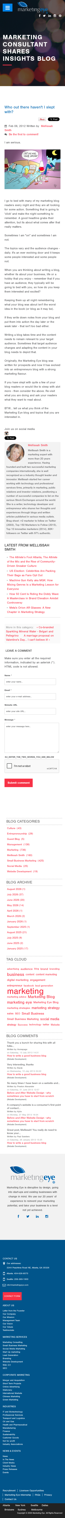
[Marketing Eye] (32, 7)
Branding (7, 1358)
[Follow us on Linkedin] (49, 15)
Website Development (17, 1059)
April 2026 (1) (14, 910)
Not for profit (9, 1441)
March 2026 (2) (16, 916)
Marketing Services (15, 1337)
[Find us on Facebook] (39, 15)
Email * (8, 690)
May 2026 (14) (15, 905)
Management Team (11, 1320)
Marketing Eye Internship (18, 1495)
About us (8, 1305)
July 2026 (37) (15, 894)
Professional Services (13, 1415)
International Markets (12, 1393)
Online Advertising (11, 1386)
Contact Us (10, 1499)
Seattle (34, 1505)
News (5, 1456)
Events (6, 1472)
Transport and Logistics (14, 1418)
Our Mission (8, 1317)
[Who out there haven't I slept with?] (33, 165)
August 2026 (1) (16, 889)
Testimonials (8, 1330)
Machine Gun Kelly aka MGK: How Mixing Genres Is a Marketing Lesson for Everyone (33, 585)
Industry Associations (13, 1444)
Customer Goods (11, 1437)
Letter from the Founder (14, 1310)
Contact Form (12, 1296)
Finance (6, 1431)
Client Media (8, 1462)
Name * (8, 675)
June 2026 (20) (16, 899)
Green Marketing (10, 1399)
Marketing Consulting (13, 1342)
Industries (9, 1406)
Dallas (45, 1505)
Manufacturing (9, 1428)
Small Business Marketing (15, 1345)
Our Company (9, 1314)
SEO (5, 1368)
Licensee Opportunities (31, 1490)
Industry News (9, 1466)
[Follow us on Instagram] (55, 15)
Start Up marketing (11, 1352)
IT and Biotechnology (13, 1411)
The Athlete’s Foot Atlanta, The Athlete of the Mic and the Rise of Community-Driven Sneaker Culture (32, 562)
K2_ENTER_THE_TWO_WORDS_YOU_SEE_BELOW (29, 757)
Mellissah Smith (38, 445)
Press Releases (10, 1469)
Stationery (7, 1390)
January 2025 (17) (17, 948)
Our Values (8, 1327)
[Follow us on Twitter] (44, 15)
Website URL (11, 705)
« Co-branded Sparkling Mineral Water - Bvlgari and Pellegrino (30, 631)
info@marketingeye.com (17, 1285)
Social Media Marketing (14, 1348)
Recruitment (9, 1490)
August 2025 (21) (17, 932)
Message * (10, 719)
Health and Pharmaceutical (15, 1424)
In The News (8, 1459)
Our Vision (8, 1323)
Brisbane (9, 1509)
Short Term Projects (12, 1383)
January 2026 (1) (17, 921)
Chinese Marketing (11, 1396)
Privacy (48, 1495)
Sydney (22, 1509)
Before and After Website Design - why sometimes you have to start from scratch (30, 1094)
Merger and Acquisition (14, 1380)
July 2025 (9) (14, 937)
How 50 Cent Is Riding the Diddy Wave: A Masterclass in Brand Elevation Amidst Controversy (33, 598)
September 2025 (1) (18, 926)
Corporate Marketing (16, 1375)
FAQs (37, 1495)
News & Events (12, 1451)
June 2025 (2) (15, 943)
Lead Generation (10, 1355)
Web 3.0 (7, 1365)
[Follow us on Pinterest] (60, 15)
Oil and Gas (8, 1421)
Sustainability (9, 1434)
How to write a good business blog (26, 1055)
